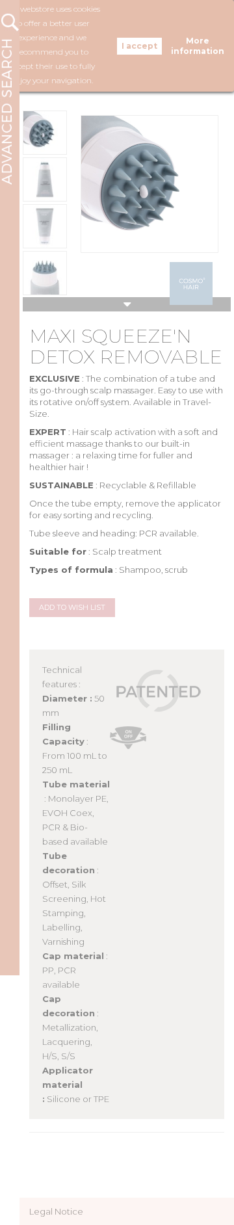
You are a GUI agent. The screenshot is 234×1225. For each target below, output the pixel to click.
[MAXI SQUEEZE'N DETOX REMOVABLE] (45, 133)
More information (197, 46)
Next (127, 304)
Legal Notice (56, 1211)
